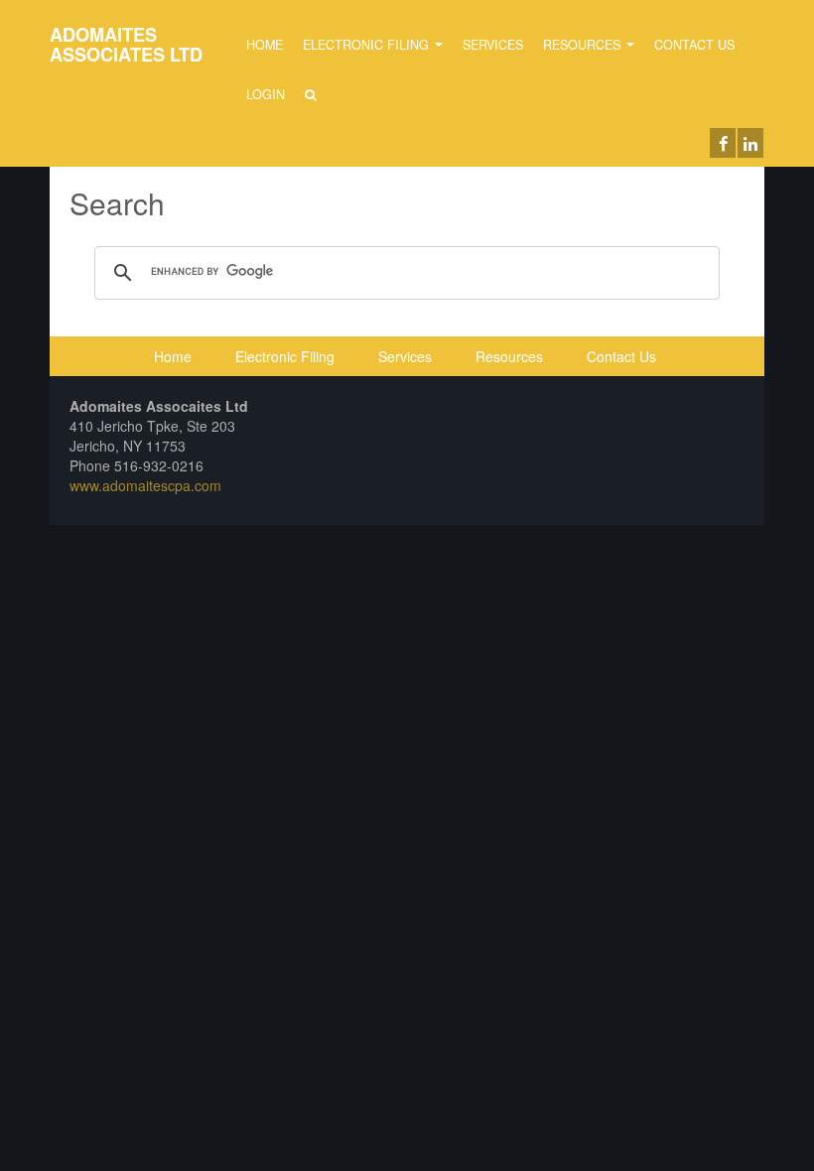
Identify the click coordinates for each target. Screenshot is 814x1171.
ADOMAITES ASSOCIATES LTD (126, 44)
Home (264, 45)
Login (265, 94)
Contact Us (694, 45)
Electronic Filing (368, 45)
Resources (583, 45)
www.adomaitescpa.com (145, 485)
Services (493, 45)
